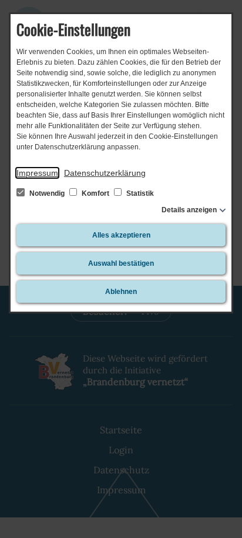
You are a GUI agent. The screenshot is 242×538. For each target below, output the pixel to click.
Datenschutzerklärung (105, 173)
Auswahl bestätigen (121, 263)
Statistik (139, 193)
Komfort (95, 193)
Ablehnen (121, 292)
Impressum (37, 173)
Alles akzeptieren (121, 235)
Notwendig (47, 193)
